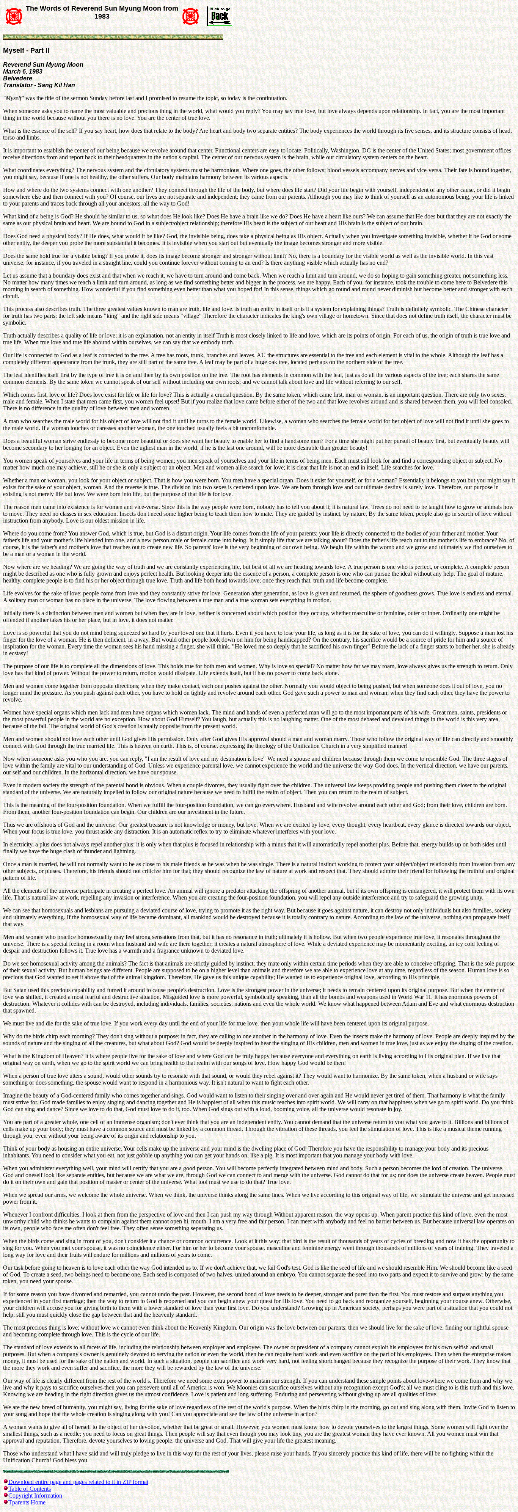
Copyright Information (35, 1495)
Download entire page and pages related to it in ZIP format (78, 1482)
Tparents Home (27, 1502)
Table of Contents (29, 1488)
